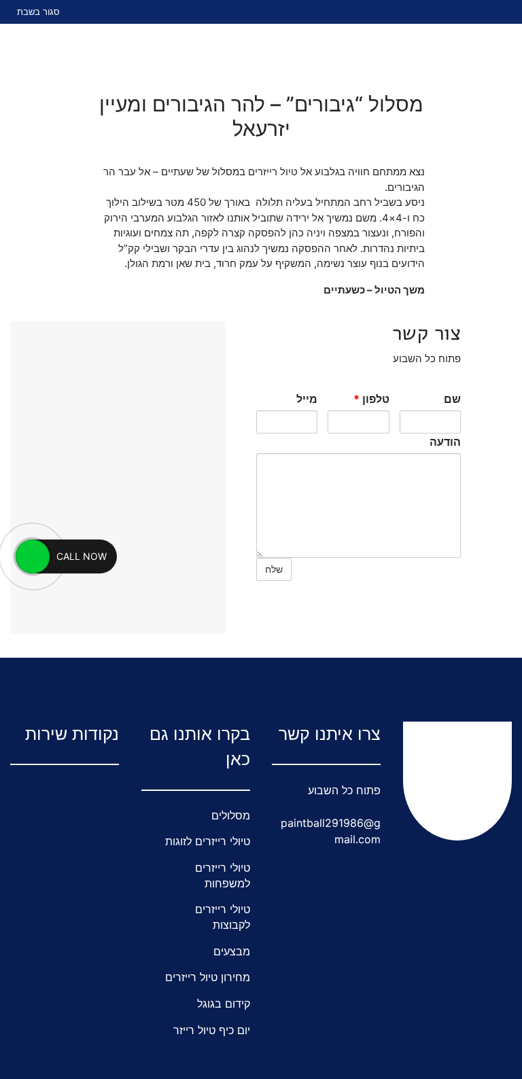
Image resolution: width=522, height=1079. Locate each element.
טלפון (371, 399)
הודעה (445, 441)
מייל (306, 399)
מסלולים (230, 815)
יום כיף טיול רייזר (211, 1030)
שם (452, 399)
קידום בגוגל (223, 1003)
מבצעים (231, 951)
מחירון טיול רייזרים (207, 977)
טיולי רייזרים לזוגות (207, 841)
